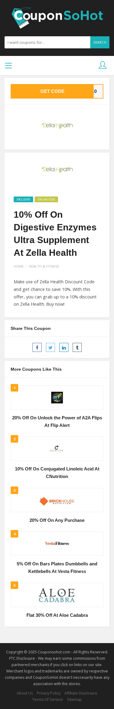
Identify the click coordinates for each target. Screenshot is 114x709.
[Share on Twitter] (50, 347)
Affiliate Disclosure (80, 693)
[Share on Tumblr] (77, 347)
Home (19, 266)
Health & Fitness (44, 266)
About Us (25, 693)
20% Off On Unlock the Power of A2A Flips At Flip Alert (57, 421)
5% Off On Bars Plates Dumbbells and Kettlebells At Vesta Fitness (57, 567)
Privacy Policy (48, 693)
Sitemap (74, 699)
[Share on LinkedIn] (63, 347)
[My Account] (102, 65)
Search (99, 42)
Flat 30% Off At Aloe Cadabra (57, 615)
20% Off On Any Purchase (57, 520)
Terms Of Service (47, 699)
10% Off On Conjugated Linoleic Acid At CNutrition (57, 473)
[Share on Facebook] (37, 347)
